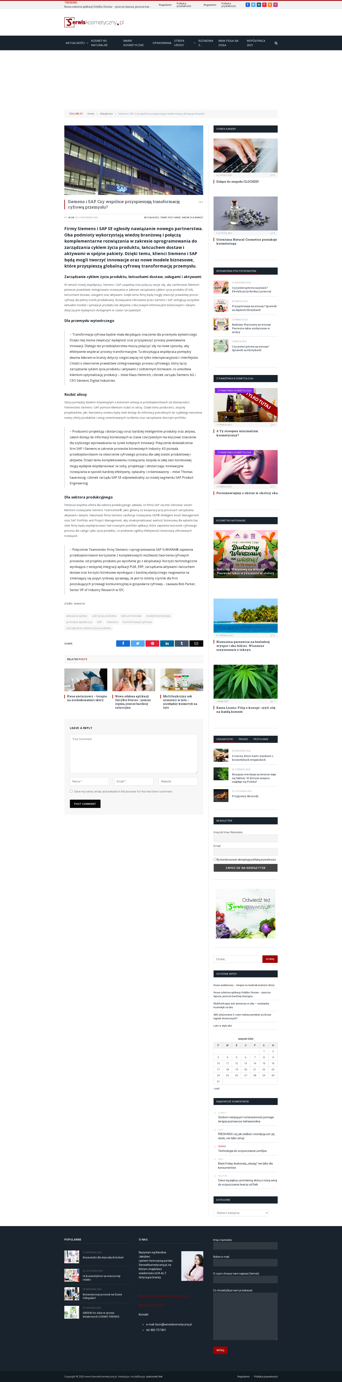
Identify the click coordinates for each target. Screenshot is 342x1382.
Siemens (112, 622)
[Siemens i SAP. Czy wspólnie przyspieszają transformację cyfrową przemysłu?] (133, 160)
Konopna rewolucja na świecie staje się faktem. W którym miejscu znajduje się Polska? (254, 778)
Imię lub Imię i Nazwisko (228, 832)
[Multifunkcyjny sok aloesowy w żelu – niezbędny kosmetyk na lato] (181, 679)
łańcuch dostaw (131, 616)
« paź (216, 1088)
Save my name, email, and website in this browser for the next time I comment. (123, 791)
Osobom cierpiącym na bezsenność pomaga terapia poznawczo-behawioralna (246, 1119)
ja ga (71, 217)
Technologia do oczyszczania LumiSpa (242, 1150)
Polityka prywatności (184, 5)
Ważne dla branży (192, 217)
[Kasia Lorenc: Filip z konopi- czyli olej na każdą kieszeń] (246, 682)
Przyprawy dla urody (245, 796)
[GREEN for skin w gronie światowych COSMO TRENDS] (71, 1312)
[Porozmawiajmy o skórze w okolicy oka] (246, 467)
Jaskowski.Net (154, 1376)
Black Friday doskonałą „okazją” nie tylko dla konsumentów (245, 1165)
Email (217, 846)
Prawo (243, 739)
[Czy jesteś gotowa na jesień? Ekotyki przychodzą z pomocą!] (221, 287)
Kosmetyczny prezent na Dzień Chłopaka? (102, 1296)
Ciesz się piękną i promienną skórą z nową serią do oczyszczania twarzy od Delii (247, 1182)
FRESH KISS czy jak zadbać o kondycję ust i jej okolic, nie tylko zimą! (246, 1136)
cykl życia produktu (104, 616)
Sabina (222, 1146)
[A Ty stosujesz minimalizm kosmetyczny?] (246, 405)
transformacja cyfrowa (137, 622)
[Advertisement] (171, 80)
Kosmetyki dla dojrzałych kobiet (103, 1257)
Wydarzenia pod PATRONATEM (236, 271)
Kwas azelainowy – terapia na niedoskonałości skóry (87, 698)
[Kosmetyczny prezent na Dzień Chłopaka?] (71, 1293)
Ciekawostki (224, 739)
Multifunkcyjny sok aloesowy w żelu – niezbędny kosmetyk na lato (180, 701)
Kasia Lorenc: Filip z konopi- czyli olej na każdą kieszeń (245, 710)
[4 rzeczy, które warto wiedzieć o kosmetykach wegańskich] (221, 755)
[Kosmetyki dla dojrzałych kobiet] (71, 1256)
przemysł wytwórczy (79, 622)
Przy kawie (261, 739)
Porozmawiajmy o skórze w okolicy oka (247, 493)
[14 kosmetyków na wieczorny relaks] (71, 1275)
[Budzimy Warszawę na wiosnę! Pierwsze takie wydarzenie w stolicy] (221, 324)
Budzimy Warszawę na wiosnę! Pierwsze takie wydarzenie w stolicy (251, 328)
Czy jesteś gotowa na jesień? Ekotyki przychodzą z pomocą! (251, 289)
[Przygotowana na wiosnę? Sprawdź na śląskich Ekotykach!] (221, 305)
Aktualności (75, 43)
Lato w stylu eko (223, 1025)
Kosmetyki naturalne (99, 43)
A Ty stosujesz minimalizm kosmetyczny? (237, 433)
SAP (99, 622)
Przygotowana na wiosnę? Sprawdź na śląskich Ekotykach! (254, 308)
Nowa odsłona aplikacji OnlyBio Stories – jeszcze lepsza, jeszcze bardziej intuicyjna (108, 6)
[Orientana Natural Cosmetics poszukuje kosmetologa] (246, 213)
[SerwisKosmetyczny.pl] (94, 22)
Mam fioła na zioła (228, 43)
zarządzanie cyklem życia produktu (88, 628)
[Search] (276, 43)
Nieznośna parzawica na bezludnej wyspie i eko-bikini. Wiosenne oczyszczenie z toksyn (243, 646)
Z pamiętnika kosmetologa (234, 390)
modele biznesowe (158, 616)
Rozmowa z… (205, 43)
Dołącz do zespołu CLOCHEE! (237, 181)
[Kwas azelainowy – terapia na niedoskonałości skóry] (85, 679)
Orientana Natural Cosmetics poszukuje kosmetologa (246, 241)
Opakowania (162, 43)
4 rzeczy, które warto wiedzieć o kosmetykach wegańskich (252, 757)
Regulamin (165, 5)
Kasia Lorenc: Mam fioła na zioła (239, 588)
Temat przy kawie (170, 217)
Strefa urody (179, 43)
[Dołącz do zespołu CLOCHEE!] (246, 156)
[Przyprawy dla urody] (221, 795)
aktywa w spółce (76, 616)
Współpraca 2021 (256, 43)
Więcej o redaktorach (152, 1305)
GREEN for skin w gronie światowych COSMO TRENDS (101, 1314)
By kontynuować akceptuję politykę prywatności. (246, 859)
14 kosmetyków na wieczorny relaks (102, 1277)
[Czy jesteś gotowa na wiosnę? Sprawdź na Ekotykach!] (221, 345)
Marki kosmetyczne (133, 43)
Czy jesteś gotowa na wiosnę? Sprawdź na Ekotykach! (250, 348)
